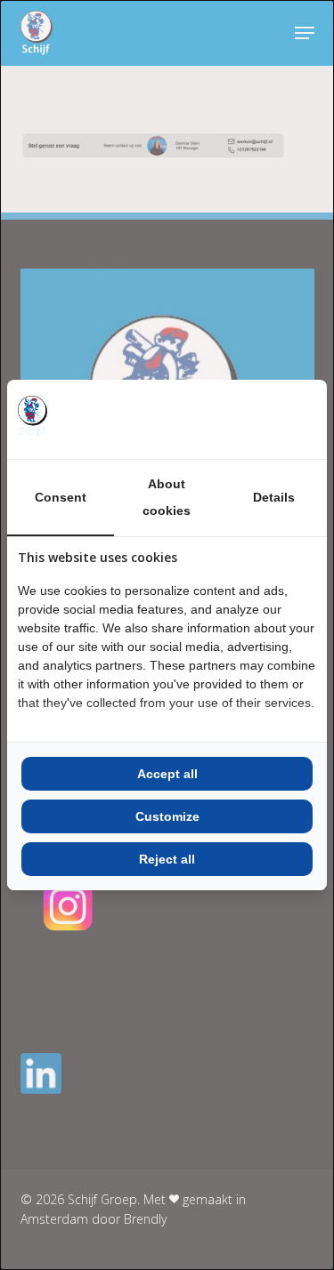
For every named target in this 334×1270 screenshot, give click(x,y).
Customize (167, 816)
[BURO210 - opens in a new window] (249, 418)
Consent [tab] (60, 497)
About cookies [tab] (167, 497)
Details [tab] (274, 497)
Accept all (167, 774)
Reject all (167, 859)
